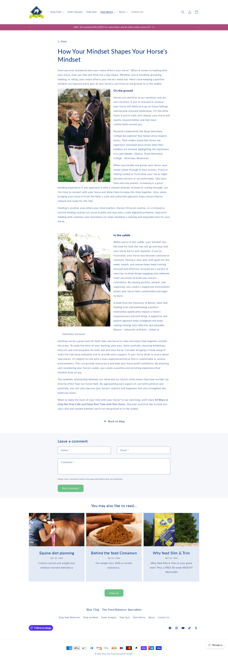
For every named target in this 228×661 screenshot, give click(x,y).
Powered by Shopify (124, 654)
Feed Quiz (125, 617)
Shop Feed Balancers (69, 617)
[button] (57, 12)
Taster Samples (108, 617)
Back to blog (116, 421)
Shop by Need (90, 617)
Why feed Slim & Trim (171, 553)
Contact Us (163, 617)
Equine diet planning (56, 553)
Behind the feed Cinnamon (114, 553)
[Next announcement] (198, 27)
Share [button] (64, 41)
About (151, 617)
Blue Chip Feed (108, 654)
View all (114, 593)
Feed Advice (139, 617)
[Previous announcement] (29, 27)
